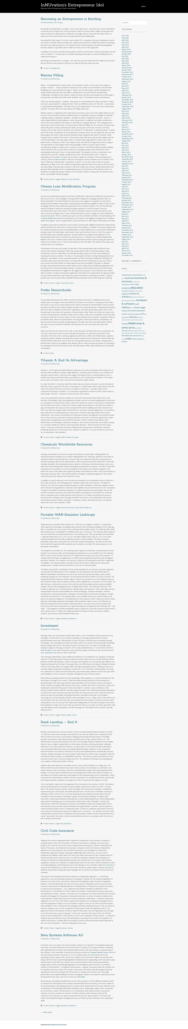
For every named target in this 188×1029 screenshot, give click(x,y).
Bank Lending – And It (59, 722)
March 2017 (126, 129)
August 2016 (126, 141)
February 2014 (127, 198)
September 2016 (127, 138)
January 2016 (126, 155)
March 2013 (126, 223)
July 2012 (125, 241)
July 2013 (125, 214)
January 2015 (126, 177)
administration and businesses (132, 275)
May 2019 (125, 88)
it (143, 313)
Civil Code (109, 865)
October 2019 (126, 77)
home (132, 308)
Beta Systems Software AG (62, 935)
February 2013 (127, 225)
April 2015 (125, 171)
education (137, 287)
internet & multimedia (135, 314)
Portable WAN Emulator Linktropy (68, 515)
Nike (80, 853)
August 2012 (126, 239)
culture (136, 284)
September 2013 (127, 209)
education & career (128, 291)
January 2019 (126, 97)
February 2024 (127, 52)
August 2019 (126, 81)
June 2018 (125, 111)
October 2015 (126, 161)
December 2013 (127, 203)
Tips (143, 336)
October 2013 (126, 207)
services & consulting (140, 333)
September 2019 (127, 79)
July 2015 (125, 166)
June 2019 (125, 86)
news (132, 323)
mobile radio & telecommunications (132, 320)
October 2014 (126, 182)
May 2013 (125, 219)
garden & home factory (137, 297)
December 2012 (127, 230)
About (143, 6)
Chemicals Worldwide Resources (66, 444)
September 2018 (127, 106)
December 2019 (127, 72)
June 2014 (125, 189)
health (63, 437)
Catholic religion (66, 715)
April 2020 (125, 63)
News (52, 179)
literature (140, 317)
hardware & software (68, 618)
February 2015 (127, 175)
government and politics (129, 300)
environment (138, 291)
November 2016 (127, 134)
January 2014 (126, 200)
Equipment (125, 294)
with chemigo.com (85, 507)
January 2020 (126, 70)
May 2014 (125, 191)
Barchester (49, 653)
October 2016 (126, 136)
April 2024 (125, 47)
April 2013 (125, 221)
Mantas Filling (52, 75)
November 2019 (127, 74)
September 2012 (127, 237)
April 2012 (125, 248)
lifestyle (133, 317)
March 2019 (126, 93)
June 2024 (125, 42)
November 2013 (127, 205)
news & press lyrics (67, 283)
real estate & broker (127, 333)
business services (67, 928)
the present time (135, 336)
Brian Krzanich (60, 159)
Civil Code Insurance (57, 831)
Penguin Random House (99, 952)
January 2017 (126, 132)
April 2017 (125, 127)
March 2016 (126, 152)
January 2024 (126, 54)
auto (123, 278)
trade (77, 507)
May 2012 (125, 246)
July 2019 (125, 84)
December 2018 (127, 100)
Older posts (46, 1012)
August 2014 (126, 184)
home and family (74, 179)
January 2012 (126, 253)
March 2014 (126, 196)
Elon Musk (81, 977)
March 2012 (126, 251)
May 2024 (125, 45)
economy (126, 288)
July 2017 (125, 125)
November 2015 (127, 159)
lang (61, 22)
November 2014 (127, 180)
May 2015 (125, 168)
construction (136, 282)
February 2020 (127, 68)
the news (125, 335)
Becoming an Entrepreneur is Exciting (71, 19)
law (62, 824)
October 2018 (126, 104)
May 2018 (125, 113)
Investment (49, 626)
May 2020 (125, 61)
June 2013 (125, 216)
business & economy (68, 507)
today (123, 339)
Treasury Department (49, 218)
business (129, 277)
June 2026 (125, 36)
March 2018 (126, 118)
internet (124, 314)
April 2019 (125, 90)
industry (124, 311)
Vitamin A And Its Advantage (64, 360)
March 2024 (126, 49)
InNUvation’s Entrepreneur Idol (72, 5)
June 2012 (125, 244)
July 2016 (125, 143)
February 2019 (127, 95)
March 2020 (126, 65)
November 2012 (127, 232)
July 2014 (125, 187)
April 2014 (125, 193)
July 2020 (125, 56)
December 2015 (127, 157)
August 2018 (126, 109)
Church (74, 715)
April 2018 (125, 116)
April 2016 (125, 150)
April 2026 (125, 40)
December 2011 (127, 255)
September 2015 (127, 164)
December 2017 (127, 122)
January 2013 (126, 228)
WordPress (54, 1025)
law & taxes (67, 824)
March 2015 (126, 173)
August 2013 (126, 212)
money (125, 323)
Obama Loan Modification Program (68, 186)
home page (139, 307)
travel (134, 339)
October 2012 (126, 235)
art (144, 275)
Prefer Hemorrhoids (56, 290)
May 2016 (125, 148)
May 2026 (125, 38)
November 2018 (127, 102)
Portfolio (63, 1025)
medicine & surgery (72, 437)
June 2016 (125, 145)
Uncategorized (55, 68)
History (126, 307)
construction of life (128, 284)
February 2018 (127, 120)
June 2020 (125, 58)
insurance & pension (136, 310)
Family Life (64, 179)
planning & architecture (138, 331)
